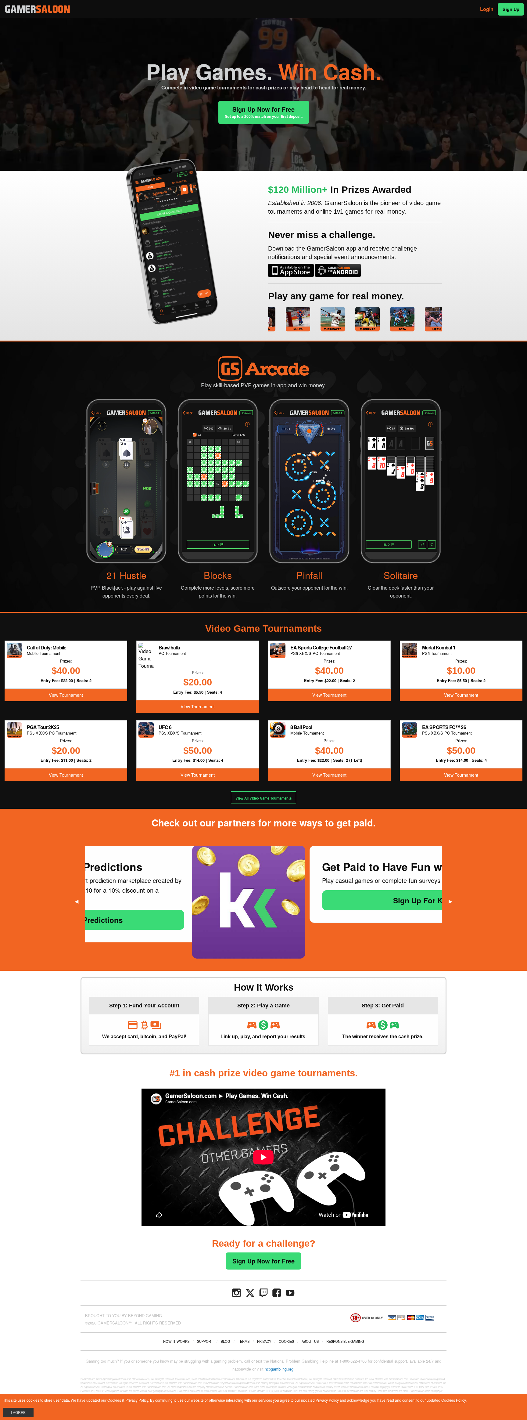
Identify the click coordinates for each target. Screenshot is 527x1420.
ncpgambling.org (279, 1369)
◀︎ (79, 901)
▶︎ (453, 901)
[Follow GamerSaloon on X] (250, 1292)
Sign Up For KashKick (324, 900)
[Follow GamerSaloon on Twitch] (263, 1292)
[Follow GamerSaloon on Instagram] (237, 1292)
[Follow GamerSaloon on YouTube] (290, 1292)
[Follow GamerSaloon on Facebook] (277, 1292)
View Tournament (66, 695)
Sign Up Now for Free (264, 112)
